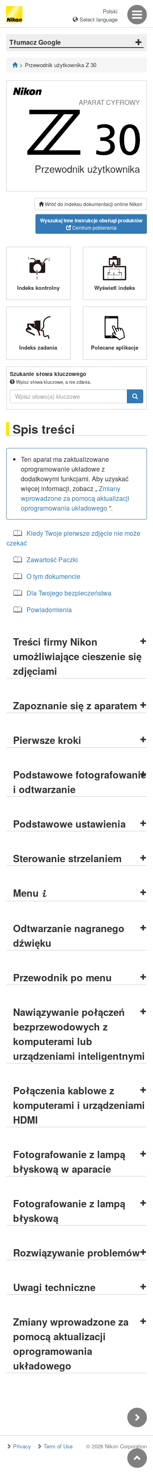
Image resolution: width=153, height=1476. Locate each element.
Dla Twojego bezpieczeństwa (69, 593)
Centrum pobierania (91, 224)
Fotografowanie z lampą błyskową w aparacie (69, 1161)
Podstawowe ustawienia (69, 823)
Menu (30, 893)
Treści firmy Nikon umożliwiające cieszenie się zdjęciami (77, 656)
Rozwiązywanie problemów (76, 1252)
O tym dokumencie (53, 576)
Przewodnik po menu (62, 977)
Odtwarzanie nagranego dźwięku (68, 935)
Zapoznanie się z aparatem (75, 705)
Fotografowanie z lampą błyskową (69, 1210)
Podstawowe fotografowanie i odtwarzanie (79, 781)
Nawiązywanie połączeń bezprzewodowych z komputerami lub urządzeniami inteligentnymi (79, 1034)
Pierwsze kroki (47, 740)
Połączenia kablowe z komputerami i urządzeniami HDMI (79, 1104)
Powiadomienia (49, 609)
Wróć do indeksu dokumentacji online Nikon (93, 203)
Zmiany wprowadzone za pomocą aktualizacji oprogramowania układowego (75, 498)
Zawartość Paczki (52, 559)
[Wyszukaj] (135, 396)
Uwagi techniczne (54, 1287)
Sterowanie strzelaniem (67, 858)
